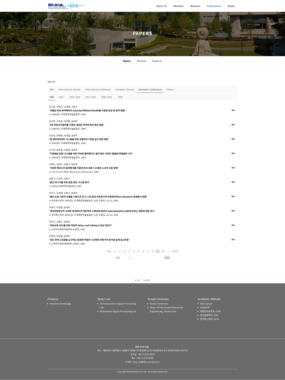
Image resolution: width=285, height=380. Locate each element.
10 (163, 251)
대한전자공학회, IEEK (210, 311)
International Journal (69, 89)
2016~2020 (75, 97)
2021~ (62, 97)
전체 (52, 89)
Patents (141, 61)
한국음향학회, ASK (209, 315)
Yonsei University (159, 303)
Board (231, 6)
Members (178, 6)
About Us (161, 6)
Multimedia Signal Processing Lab (118, 311)
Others (170, 89)
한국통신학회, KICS (209, 318)
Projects (157, 61)
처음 (109, 251)
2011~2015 (90, 97)
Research (195, 6)
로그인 (137, 280)
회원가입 (146, 280)
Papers (127, 61)
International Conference (98, 89)
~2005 (120, 97)
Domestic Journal (125, 89)
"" (87, 110)
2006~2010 (106, 97)
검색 (167, 257)
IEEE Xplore (206, 303)
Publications (214, 6)
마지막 (175, 251)
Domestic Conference (150, 89)
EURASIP (205, 307)
